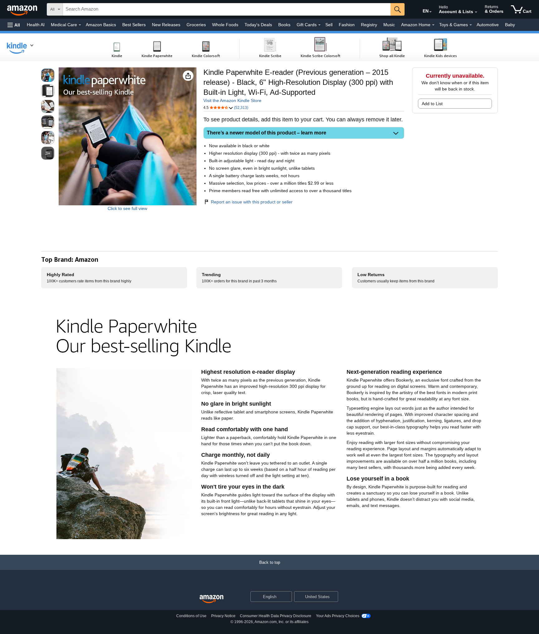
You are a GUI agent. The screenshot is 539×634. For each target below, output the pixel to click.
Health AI (36, 24)
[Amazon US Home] (211, 599)
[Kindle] (23, 47)
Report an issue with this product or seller (252, 201)
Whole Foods (225, 24)
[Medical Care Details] (80, 25)
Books (284, 24)
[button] (14, 25)
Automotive (488, 24)
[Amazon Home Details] (433, 25)
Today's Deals (258, 24)
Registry (369, 24)
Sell (329, 24)
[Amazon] (23, 9)
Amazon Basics (101, 24)
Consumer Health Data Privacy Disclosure (275, 616)
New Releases (166, 24)
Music (389, 24)
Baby (510, 24)
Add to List (432, 103)
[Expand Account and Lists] (476, 12)
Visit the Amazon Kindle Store (232, 100)
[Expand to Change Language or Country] (430, 11)
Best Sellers (134, 24)
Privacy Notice (223, 616)
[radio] (47, 75)
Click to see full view (127, 208)
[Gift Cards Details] (319, 25)
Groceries (196, 24)
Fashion (347, 24)
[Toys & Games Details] (470, 25)
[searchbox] (227, 9)
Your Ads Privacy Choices (337, 616)
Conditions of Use (191, 616)
